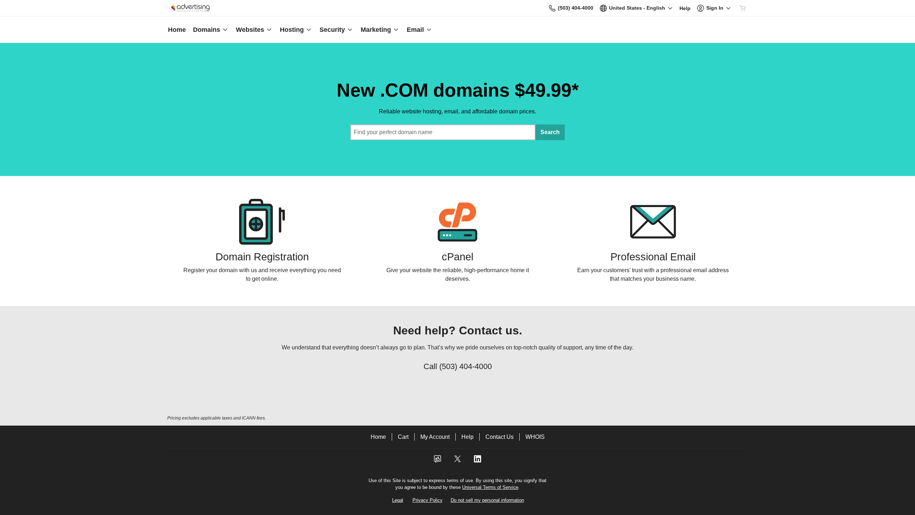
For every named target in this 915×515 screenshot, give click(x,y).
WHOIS (535, 437)
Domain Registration (262, 257)
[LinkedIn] (477, 461)
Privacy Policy (427, 500)
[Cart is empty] (743, 8)
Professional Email (653, 257)
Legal (397, 500)
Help (467, 437)
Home (378, 437)
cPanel (457, 257)
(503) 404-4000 (465, 366)
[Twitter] (457, 461)
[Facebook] (437, 461)
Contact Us (499, 437)
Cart (403, 437)
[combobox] (443, 132)
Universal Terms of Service (490, 487)
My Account (435, 437)
